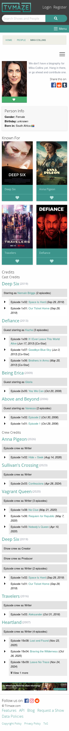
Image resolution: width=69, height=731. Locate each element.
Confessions (36, 483)
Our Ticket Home (39, 308)
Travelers (10, 253)
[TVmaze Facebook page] (26, 701)
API (21, 711)
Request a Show (50, 711)
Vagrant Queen (17, 491)
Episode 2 (34, 417)
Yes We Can (36, 391)
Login (47, 7)
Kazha (29, 330)
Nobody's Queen (39, 527)
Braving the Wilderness (44, 651)
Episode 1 (34, 423)
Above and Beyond (20, 399)
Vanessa (30, 408)
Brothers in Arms (39, 360)
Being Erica (13, 373)
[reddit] (59, 86)
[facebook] (53, 86)
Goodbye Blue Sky (40, 350)
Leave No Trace (39, 662)
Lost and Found (39, 640)
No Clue (33, 510)
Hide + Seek (36, 457)
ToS (45, 723)
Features (9, 711)
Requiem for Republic (41, 516)
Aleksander (35, 614)
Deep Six (10, 189)
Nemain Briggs (26, 293)
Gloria (28, 382)
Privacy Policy (32, 723)
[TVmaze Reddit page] (37, 701)
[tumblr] (64, 86)
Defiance (44, 253)
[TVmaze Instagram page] (32, 701)
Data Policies (12, 717)
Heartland (12, 622)
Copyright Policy (12, 723)
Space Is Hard (37, 302)
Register (60, 7)
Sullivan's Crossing (20, 465)
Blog (31, 711)
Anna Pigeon (47, 189)
